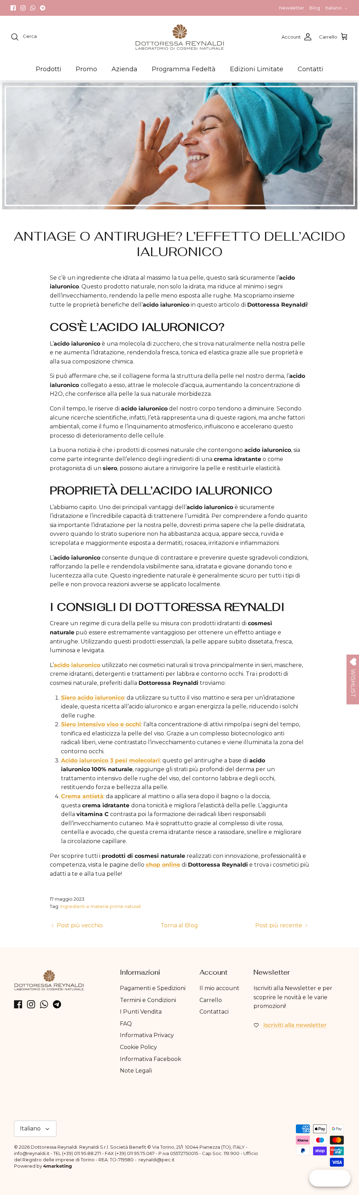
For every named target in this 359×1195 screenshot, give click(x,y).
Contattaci (214, 1011)
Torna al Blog (179, 925)
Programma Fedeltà (184, 69)
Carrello (210, 1000)
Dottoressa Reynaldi (54, 1147)
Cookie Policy (138, 1047)
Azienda (124, 69)
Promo (86, 69)
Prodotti (48, 69)
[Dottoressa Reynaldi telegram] (42, 8)
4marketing (57, 1166)
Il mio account (219, 988)
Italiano (333, 8)
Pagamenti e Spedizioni (152, 988)
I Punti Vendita (141, 1011)
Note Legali (136, 1070)
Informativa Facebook (150, 1059)
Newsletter (291, 8)
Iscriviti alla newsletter (295, 1025)
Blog (314, 8)
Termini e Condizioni (148, 1000)
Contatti (310, 69)
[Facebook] (13, 8)
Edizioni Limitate (256, 69)
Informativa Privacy (147, 1035)
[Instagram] (23, 8)
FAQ (126, 1023)
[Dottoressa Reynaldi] (179, 37)
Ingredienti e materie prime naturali (100, 906)
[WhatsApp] (32, 8)
